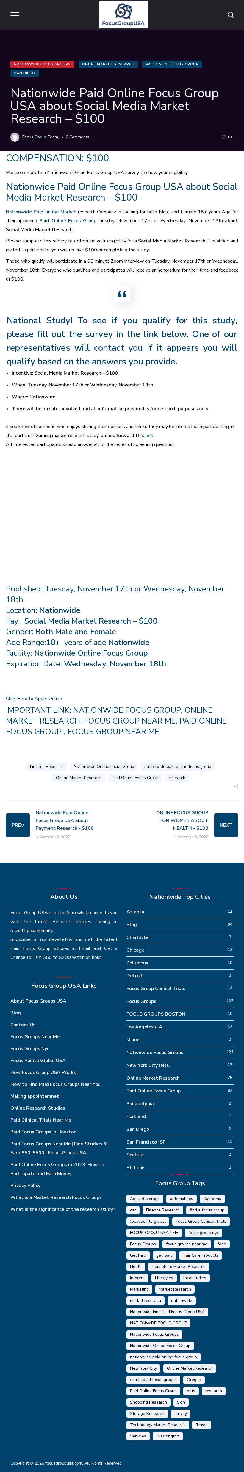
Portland (136, 1116)
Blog (15, 1013)
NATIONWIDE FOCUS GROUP (127, 710)
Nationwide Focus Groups (42, 64)
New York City (143, 1368)
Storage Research (147, 1413)
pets (191, 1391)
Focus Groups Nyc (29, 1048)
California (212, 1199)
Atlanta (135, 912)
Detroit (134, 976)
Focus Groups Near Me (35, 1036)
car (133, 1210)
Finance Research (47, 766)
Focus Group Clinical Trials (155, 988)
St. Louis (136, 1167)
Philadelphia (140, 1103)
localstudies (194, 1278)
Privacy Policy (25, 1185)
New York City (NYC (148, 1065)
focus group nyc (203, 1232)
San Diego (24, 73)
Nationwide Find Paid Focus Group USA (167, 1312)
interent (137, 1278)
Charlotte (137, 937)
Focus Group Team (40, 137)
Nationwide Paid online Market (41, 212)
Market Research (175, 1289)
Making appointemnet (34, 1096)
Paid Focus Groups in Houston (43, 1132)
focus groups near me (186, 1244)
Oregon (194, 1379)
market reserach (145, 1300)
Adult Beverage (145, 1199)
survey (180, 1413)
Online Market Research (108, 64)
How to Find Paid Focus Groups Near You (55, 1084)
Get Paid (138, 1255)
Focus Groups (141, 1001)
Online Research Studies (37, 1108)
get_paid (164, 1255)
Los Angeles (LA (144, 1027)
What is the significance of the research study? (62, 1209)
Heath (136, 1266)
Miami (133, 1039)
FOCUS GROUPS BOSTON (155, 1014)
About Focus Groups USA (38, 1001)
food (222, 1244)
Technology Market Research (158, 1425)
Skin (181, 1402)
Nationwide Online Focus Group (104, 766)
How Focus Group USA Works (43, 1072)
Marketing (139, 1289)
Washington (167, 1436)
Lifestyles (164, 1278)
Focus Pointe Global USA (38, 1060)
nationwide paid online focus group (177, 766)
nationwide (181, 1300)
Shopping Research (148, 1402)
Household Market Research (179, 1266)
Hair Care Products (200, 1255)
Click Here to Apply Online (34, 698)
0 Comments (77, 137)
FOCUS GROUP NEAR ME (130, 721)
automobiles (181, 1199)
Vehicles (138, 1436)
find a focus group (207, 1210)
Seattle (135, 1155)
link (149, 435)
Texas (201, 1425)
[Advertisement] (122, 502)
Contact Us (22, 1025)
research (177, 778)
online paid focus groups (153, 1379)
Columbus (137, 963)
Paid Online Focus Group (172, 64)
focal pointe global (148, 1221)
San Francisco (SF (145, 1142)
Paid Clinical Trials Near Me (40, 1120)
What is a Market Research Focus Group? (55, 1197)
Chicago (135, 950)
